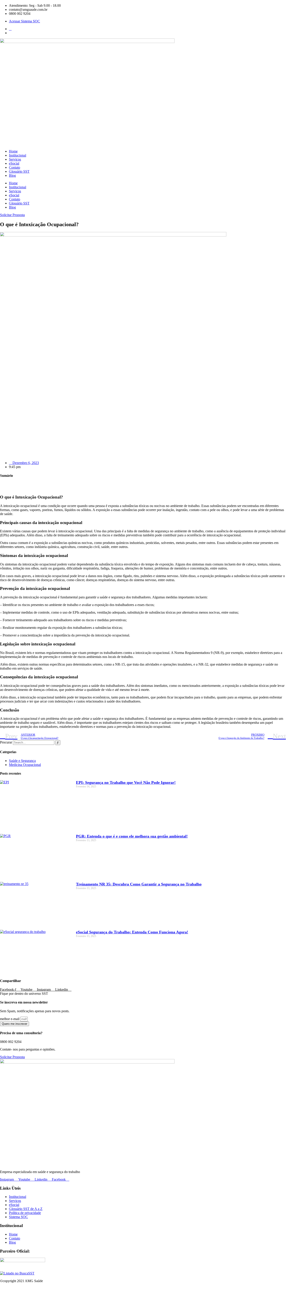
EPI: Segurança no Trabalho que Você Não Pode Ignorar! (126, 782)
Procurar (6, 742)
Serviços (15, 159)
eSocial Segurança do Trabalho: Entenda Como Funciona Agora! (132, 932)
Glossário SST (19, 171)
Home (13, 151)
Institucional (17, 155)
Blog (12, 175)
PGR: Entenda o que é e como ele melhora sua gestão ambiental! (132, 836)
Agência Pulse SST (157, 1292)
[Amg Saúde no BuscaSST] (17, 1273)
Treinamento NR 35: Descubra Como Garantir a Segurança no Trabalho (139, 884)
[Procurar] (57, 742)
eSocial (14, 163)
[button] (143, 484)
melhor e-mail (10, 1019)
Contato (14, 167)
